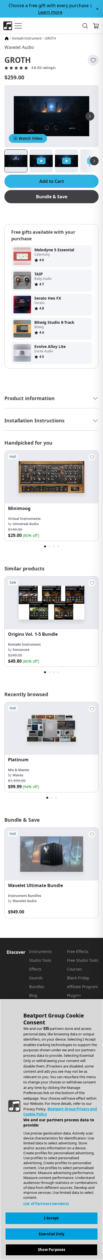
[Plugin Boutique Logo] (7, 25)
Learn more (50, 12)
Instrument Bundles (24, 895)
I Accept (51, 1218)
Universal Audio (26, 524)
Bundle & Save (51, 197)
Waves (18, 775)
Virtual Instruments (24, 518)
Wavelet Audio (19, 47)
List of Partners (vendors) (46, 1203)
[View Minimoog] (51, 477)
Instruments (40, 951)
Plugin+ (74, 995)
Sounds (36, 977)
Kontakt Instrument (26, 38)
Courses (74, 969)
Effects (35, 969)
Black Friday (78, 977)
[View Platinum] (51, 728)
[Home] (6, 38)
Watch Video (31, 138)
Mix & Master (18, 770)
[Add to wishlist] (93, 60)
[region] (51, 1129)
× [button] (97, 9)
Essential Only (51, 1233)
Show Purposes (51, 1249)
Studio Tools (40, 960)
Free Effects (77, 951)
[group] (51, 495)
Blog (33, 995)
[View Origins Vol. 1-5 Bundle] (51, 602)
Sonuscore (21, 649)
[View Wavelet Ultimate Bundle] (51, 854)
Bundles (36, 986)
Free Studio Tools (82, 960)
